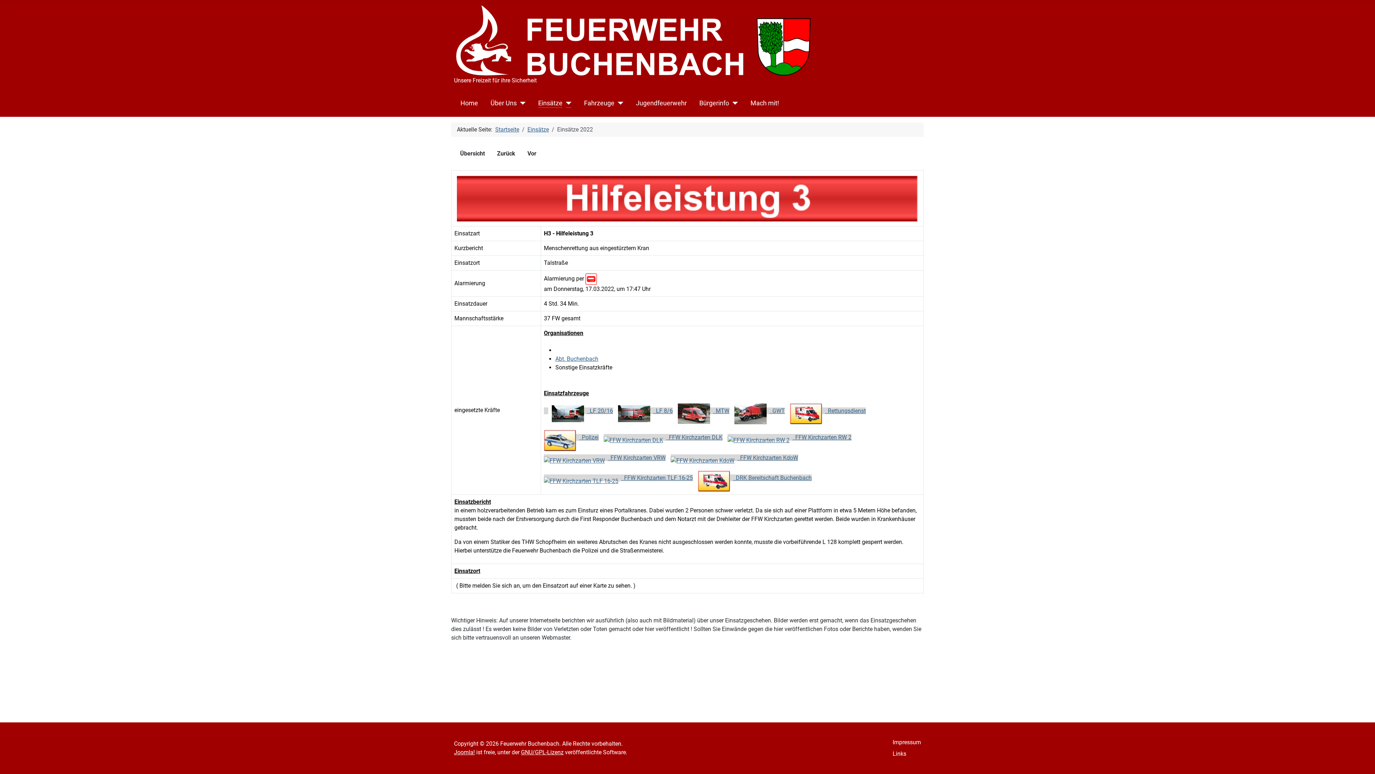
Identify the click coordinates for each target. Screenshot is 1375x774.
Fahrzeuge (599, 103)
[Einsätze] (567, 103)
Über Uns (504, 103)
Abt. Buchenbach (576, 358)
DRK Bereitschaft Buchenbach (772, 477)
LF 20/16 (600, 410)
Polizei (589, 437)
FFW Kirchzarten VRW (637, 457)
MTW (721, 410)
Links (899, 753)
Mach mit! (765, 103)
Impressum (907, 742)
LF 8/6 (663, 410)
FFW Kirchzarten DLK (694, 437)
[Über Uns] (521, 103)
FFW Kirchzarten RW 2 (821, 437)
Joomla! (464, 752)
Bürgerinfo (714, 103)
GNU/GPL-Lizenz (542, 752)
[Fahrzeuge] (618, 103)
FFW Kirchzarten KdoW (767, 457)
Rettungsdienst (845, 410)
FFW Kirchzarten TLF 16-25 (657, 477)
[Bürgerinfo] (733, 103)
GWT (777, 410)
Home (469, 103)
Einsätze (550, 103)
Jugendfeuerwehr (661, 103)
